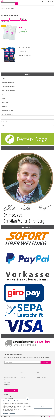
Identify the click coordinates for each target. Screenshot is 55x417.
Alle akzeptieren (42, 403)
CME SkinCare (4, 129)
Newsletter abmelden (41, 377)
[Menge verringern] (20, 37)
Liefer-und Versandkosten (10, 377)
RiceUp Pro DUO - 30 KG (24, 47)
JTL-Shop (48, 416)
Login (38, 372)
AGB (5, 372)
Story (22, 372)
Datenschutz (12, 413)
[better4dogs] (27, 139)
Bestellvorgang (7, 384)
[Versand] (27, 343)
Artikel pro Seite (14, 19)
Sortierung (4, 19)
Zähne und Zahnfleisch (7, 114)
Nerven (4, 98)
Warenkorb (39, 375)
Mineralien (4, 118)
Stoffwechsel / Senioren (7, 110)
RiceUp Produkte (5, 121)
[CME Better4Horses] (2, 1)
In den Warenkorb (37, 41)
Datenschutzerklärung (28, 357)
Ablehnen (42, 410)
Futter (3, 78)
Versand (21, 414)
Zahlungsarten (7, 379)
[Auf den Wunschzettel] (14, 26)
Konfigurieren (43, 406)
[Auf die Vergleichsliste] (11, 26)
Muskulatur (4, 106)
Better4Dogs (23, 377)
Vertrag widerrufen (11, 390)
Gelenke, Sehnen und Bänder (8, 86)
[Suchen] (16, 3)
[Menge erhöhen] (53, 37)
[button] (42, 1)
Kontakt (22, 375)
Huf (3, 94)
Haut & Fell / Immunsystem (8, 90)
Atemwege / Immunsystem (8, 82)
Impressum (5, 413)
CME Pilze (3, 125)
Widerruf (6, 375)
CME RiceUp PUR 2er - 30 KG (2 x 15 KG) (28, 24)
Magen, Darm (5, 102)
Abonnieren (45, 362)
